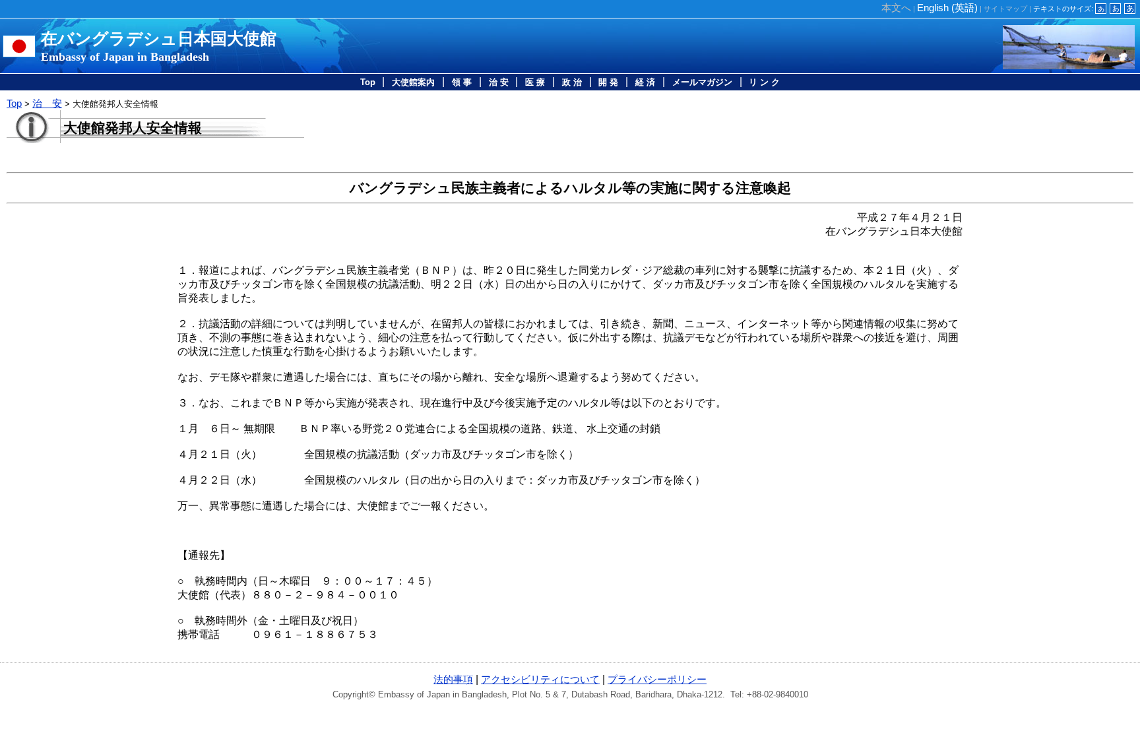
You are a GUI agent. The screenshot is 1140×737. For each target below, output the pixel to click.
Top (367, 82)
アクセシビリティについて (540, 679)
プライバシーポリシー (657, 679)
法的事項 (453, 679)
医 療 (535, 82)
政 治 (572, 82)
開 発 (608, 82)
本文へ (896, 7)
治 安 (499, 82)
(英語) (947, 7)
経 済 (645, 82)
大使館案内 (413, 82)
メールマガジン (702, 82)
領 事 (462, 82)
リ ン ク (764, 82)
